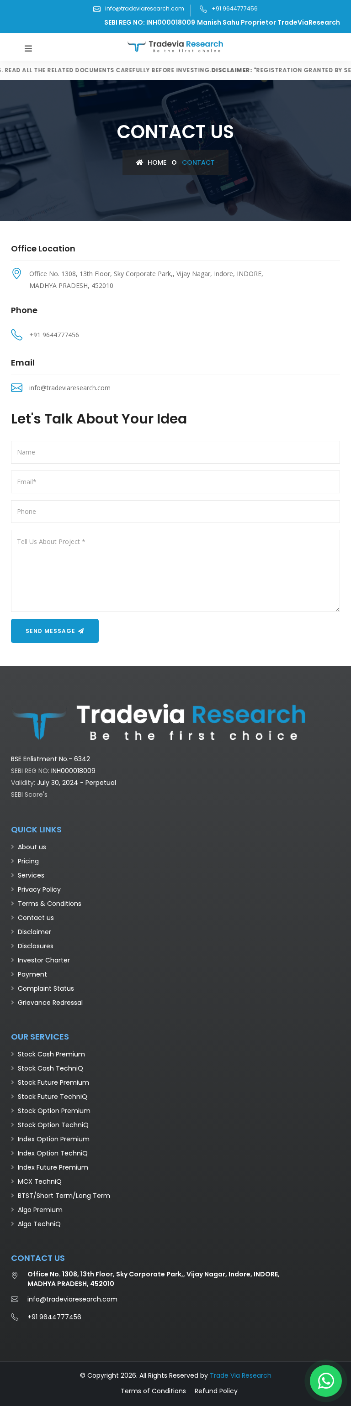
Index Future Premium (53, 1167)
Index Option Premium (54, 1139)
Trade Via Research (240, 1375)
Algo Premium (40, 1209)
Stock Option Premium (54, 1110)
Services (31, 875)
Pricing (28, 861)
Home (156, 162)
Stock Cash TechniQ (50, 1068)
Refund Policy (216, 1391)
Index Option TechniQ (53, 1153)
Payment (32, 974)
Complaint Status (46, 988)
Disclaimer (34, 931)
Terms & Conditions (49, 903)
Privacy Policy (39, 889)
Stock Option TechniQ (53, 1124)
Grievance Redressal (50, 1002)
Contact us (36, 917)
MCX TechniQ (40, 1181)
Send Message (51, 631)
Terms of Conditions (153, 1391)
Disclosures (35, 946)
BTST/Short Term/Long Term (64, 1195)
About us (32, 847)
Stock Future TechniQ (52, 1096)
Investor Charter (44, 960)
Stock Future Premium (53, 1082)
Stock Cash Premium (51, 1054)
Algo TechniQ (39, 1223)
